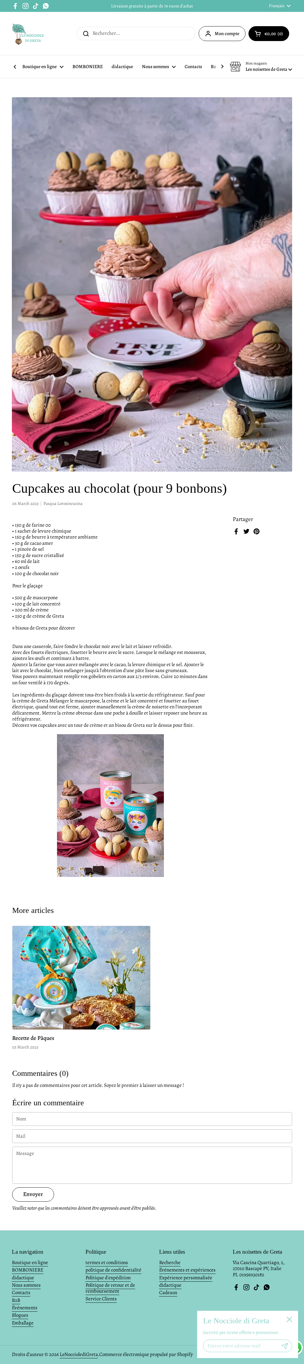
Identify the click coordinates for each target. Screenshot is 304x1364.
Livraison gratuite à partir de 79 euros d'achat (152, 6)
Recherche (169, 1262)
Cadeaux (168, 1292)
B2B (16, 1300)
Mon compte (227, 33)
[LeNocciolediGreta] (28, 33)
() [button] (277, 34)
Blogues (20, 1315)
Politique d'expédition (108, 1277)
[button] (261, 66)
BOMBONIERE (27, 1269)
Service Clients (101, 1298)
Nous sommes (26, 1285)
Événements (24, 1307)
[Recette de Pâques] (81, 978)
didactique (23, 1277)
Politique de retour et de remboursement (110, 1288)
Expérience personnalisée (185, 1277)
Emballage (23, 1322)
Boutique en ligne (30, 1262)
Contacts (21, 1292)
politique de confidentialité (113, 1269)
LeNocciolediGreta (79, 1354)
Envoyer (33, 1194)
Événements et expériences (187, 1269)
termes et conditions (107, 1262)
